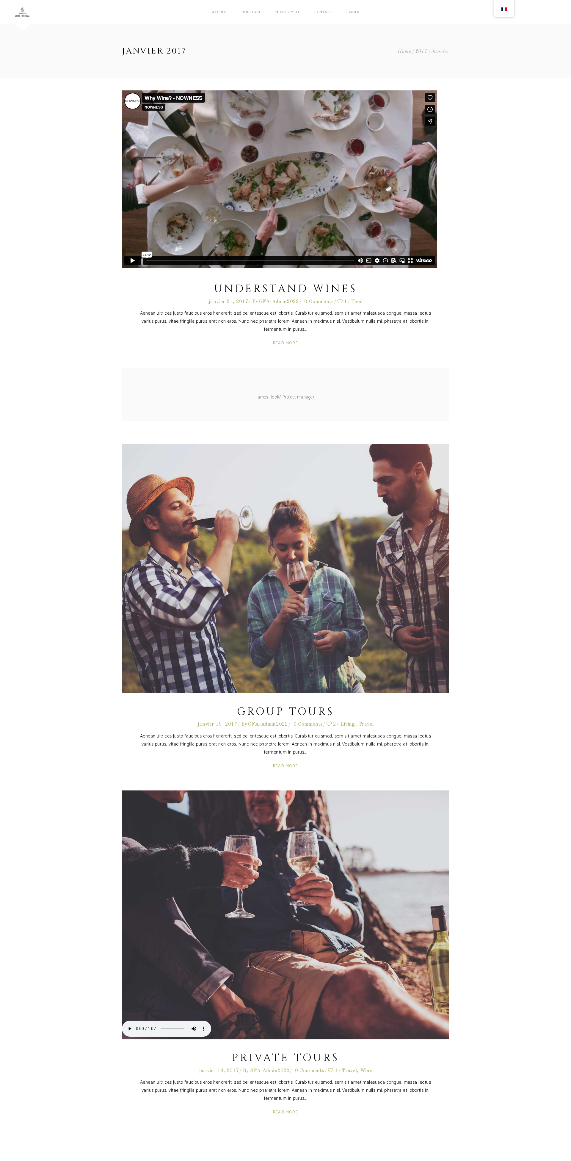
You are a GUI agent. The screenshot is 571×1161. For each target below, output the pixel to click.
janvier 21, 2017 (228, 301)
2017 (421, 51)
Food (357, 301)
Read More (285, 343)
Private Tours (285, 1058)
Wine (366, 1070)
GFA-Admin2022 (279, 301)
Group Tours (285, 712)
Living (347, 724)
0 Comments (319, 301)
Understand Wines (285, 289)
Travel (366, 724)
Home (404, 51)
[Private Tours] (285, 915)
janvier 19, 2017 (217, 724)
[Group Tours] (285, 568)
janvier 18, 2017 (219, 1070)
